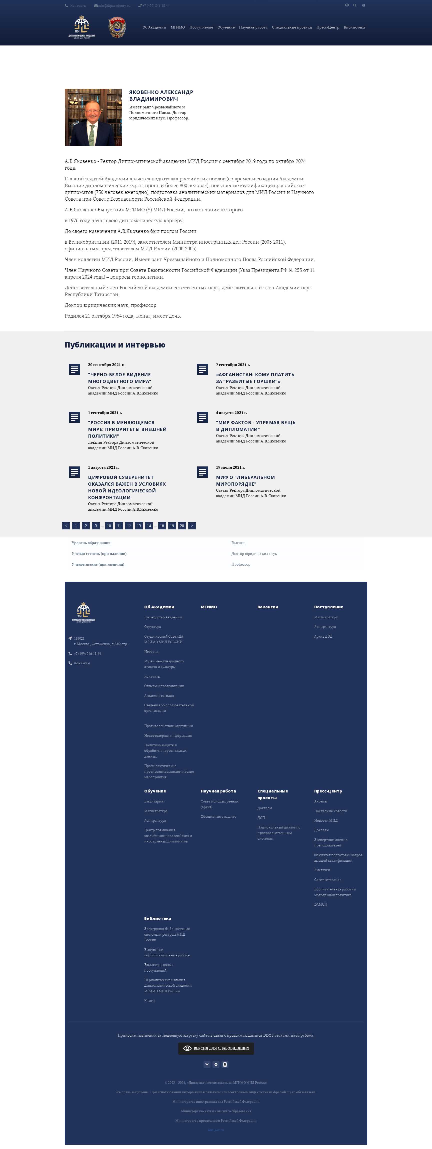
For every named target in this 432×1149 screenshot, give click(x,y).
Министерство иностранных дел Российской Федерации (216, 1102)
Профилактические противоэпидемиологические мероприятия (169, 771)
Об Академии (154, 27)
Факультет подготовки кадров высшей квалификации (338, 857)
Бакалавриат (154, 801)
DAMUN (320, 904)
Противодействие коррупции (168, 725)
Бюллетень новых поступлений (158, 967)
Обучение (226, 27)
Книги (149, 1000)
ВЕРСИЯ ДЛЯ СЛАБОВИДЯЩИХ (221, 1048)
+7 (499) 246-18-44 (156, 5)
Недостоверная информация (168, 735)
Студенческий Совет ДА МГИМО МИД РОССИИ (163, 639)
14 (149, 526)
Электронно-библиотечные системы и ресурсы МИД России (167, 934)
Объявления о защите (218, 816)
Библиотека (354, 27)
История (151, 651)
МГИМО (178, 27)
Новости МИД (326, 820)
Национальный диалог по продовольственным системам (279, 833)
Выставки (322, 869)
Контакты (78, 5)
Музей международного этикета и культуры (164, 664)
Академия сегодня (159, 695)
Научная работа (253, 27)
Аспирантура (325, 626)
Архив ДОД (323, 636)
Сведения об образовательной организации (169, 708)
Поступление (201, 27)
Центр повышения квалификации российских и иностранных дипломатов (168, 835)
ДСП (261, 817)
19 (172, 526)
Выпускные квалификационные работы (167, 952)
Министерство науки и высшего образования (216, 1111)
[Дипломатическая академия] (82, 27)
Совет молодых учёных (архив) (219, 804)
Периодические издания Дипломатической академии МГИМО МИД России (168, 985)
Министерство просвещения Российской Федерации (216, 1121)
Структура (152, 626)
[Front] (83, 612)
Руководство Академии (163, 617)
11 (119, 526)
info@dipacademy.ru (114, 5)
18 (162, 526)
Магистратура (326, 617)
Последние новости (330, 810)
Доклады (265, 807)
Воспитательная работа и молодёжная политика (335, 892)
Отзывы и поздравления (164, 685)
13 (139, 526)
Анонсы (320, 801)
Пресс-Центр (327, 27)
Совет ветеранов (327, 879)
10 (109, 526)
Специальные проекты (292, 27)
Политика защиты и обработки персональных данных (165, 751)
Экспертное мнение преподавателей (330, 842)
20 (182, 526)
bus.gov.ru (216, 1130)
